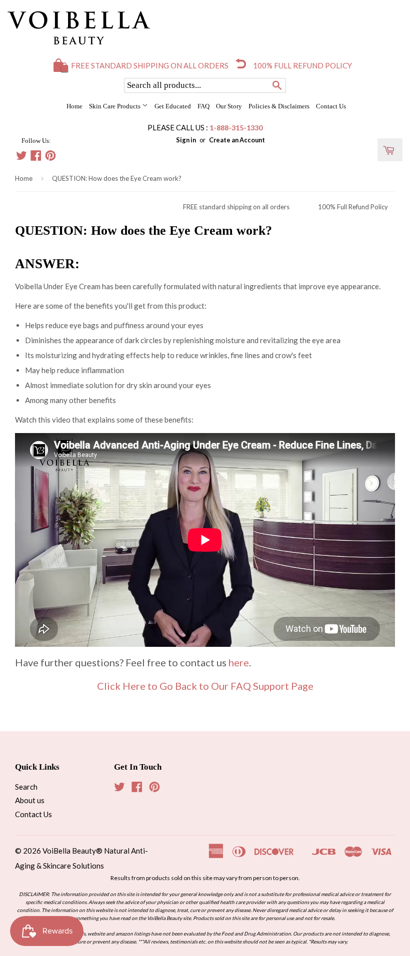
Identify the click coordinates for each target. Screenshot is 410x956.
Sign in (186, 140)
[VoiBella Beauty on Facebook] (36, 156)
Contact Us (331, 106)
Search (26, 786)
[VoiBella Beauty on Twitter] (21, 156)
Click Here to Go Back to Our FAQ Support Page (205, 686)
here (238, 662)
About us (29, 800)
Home (74, 106)
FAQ (204, 106)
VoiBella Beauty (69, 850)
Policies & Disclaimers (279, 106)
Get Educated (172, 106)
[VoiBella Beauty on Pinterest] (50, 156)
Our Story (229, 106)
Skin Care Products (115, 106)
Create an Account (237, 140)
